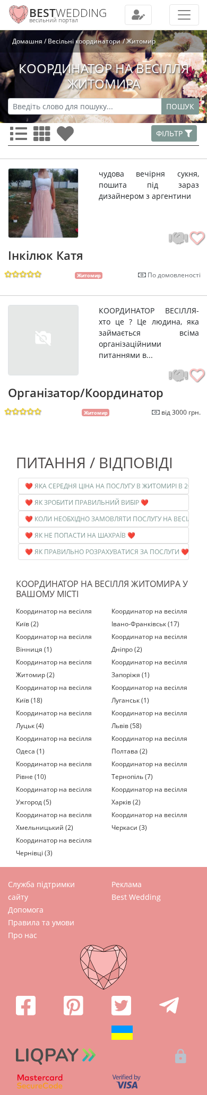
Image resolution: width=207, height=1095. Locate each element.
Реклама (126, 884)
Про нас (22, 935)
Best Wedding (136, 897)
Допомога (26, 910)
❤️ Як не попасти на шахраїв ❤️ (80, 535)
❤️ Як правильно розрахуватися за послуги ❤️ (107, 551)
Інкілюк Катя (45, 255)
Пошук (180, 106)
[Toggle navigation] (138, 15)
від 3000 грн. (181, 412)
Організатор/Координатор (85, 392)
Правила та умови (41, 922)
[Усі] (20, 137)
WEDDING (68, 12)
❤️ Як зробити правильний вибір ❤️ (87, 502)
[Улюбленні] (67, 137)
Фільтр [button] (170, 133)
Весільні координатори (84, 41)
